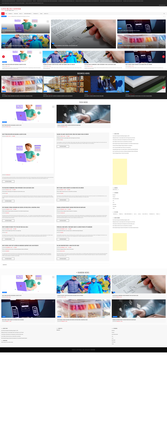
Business (10, 13)
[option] (21, 60)
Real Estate (114, 204)
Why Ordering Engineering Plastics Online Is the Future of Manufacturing (97, 96)
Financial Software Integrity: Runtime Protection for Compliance (69, 125)
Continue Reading (8, 181)
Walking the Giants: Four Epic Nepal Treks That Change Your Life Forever (15, 45)
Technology (35, 13)
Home (3, 13)
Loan (53, 43)
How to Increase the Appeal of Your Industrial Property (136, 96)
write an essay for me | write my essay (7, 342)
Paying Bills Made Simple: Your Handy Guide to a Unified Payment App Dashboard (74, 227)
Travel (41, 13)
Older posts (5, 264)
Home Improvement (27, 13)
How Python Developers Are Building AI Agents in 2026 (11, 30)
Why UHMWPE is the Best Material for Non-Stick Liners (52, 96)
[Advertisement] (120, 172)
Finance (120, 28)
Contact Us (46, 13)
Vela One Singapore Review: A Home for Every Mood (68, 245)
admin (14, 136)
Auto (6, 13)
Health (20, 13)
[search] (164, 13)
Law (6, 232)
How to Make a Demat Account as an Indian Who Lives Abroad (129, 30)
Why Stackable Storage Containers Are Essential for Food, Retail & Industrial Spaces (21, 16)
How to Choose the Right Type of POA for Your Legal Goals (15, 227)
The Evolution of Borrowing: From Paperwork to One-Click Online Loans (64, 45)
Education (16, 13)
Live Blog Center (11, 9)
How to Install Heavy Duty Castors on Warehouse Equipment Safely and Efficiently (16, 96)
